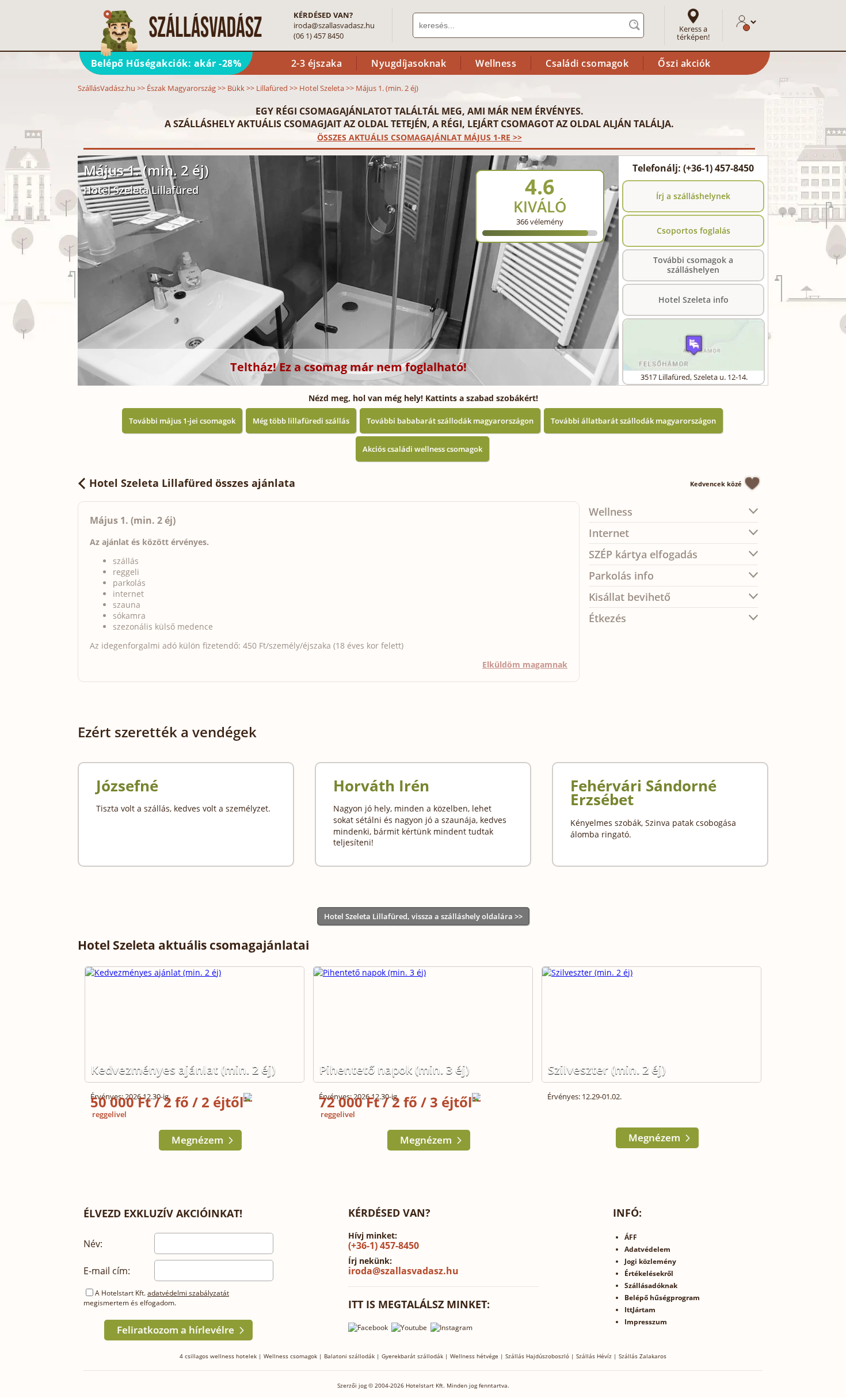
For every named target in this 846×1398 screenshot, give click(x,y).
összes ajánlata (192, 483)
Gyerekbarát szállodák (412, 1356)
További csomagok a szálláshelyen (693, 264)
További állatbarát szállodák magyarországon (633, 421)
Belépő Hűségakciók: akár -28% (166, 63)
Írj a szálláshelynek (693, 196)
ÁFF (630, 1237)
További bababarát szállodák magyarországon (450, 421)
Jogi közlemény (650, 1261)
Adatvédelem (647, 1249)
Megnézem (197, 1139)
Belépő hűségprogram (662, 1297)
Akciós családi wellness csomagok (422, 449)
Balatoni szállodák (349, 1356)
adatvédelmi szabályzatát (188, 1293)
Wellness (495, 63)
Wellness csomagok (290, 1356)
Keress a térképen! (693, 33)
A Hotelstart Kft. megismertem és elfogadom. (156, 1298)
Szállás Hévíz (594, 1356)
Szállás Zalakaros (642, 1356)
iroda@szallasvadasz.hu (334, 25)
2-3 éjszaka (316, 63)
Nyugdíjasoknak (408, 63)
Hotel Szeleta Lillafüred (141, 190)
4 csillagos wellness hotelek (218, 1356)
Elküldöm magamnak (524, 664)
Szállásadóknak (650, 1285)
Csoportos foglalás (693, 230)
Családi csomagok (587, 63)
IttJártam (640, 1310)
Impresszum (645, 1322)
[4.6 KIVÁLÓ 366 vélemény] (571, 163)
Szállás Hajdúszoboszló (537, 1356)
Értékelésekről (648, 1273)
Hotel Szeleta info (693, 299)
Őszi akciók (684, 63)
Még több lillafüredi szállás (301, 421)
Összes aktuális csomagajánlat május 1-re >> (419, 137)
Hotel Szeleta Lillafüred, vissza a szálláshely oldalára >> (423, 916)
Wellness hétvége (474, 1356)
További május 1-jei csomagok (182, 421)
